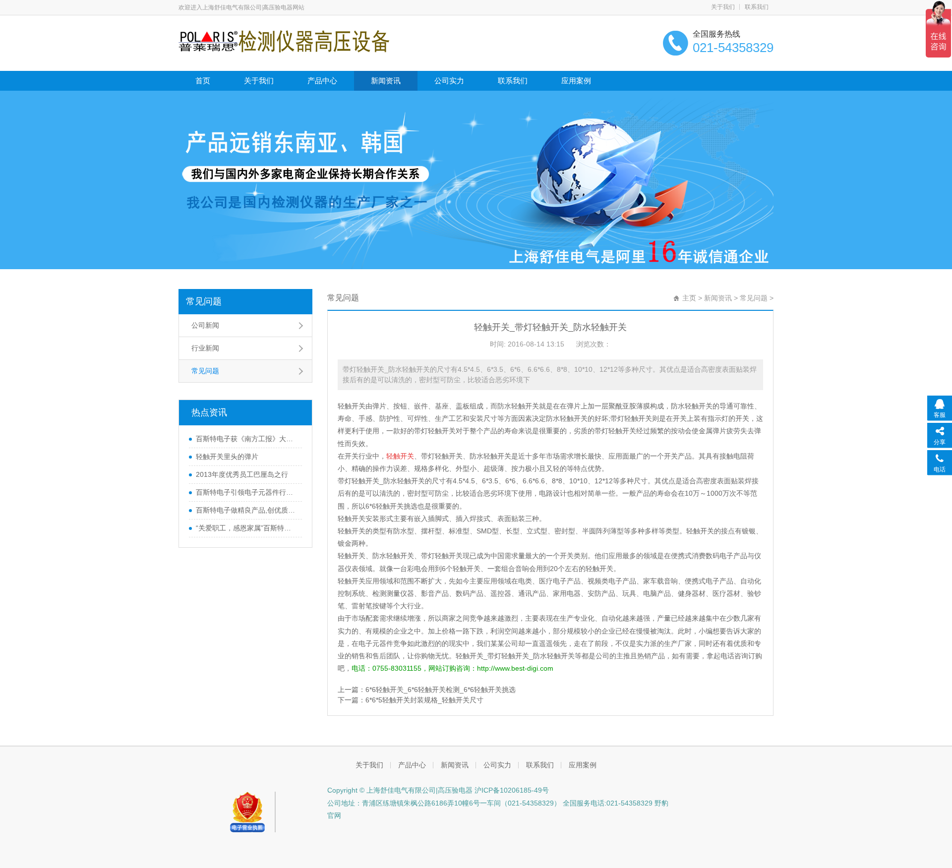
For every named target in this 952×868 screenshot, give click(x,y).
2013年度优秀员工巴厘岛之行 (242, 474)
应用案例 (576, 80)
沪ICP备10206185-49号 (511, 790)
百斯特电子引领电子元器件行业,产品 (246, 492)
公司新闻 (205, 325)
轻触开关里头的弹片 (227, 457)
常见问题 (204, 301)
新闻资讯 (386, 80)
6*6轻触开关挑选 (391, 506)
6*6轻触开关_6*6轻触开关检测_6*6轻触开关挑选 (440, 690)
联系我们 (757, 6)
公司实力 (449, 80)
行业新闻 (205, 348)
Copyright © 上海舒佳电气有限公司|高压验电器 (400, 790)
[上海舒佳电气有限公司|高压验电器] (283, 41)
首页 (202, 80)
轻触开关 (351, 406)
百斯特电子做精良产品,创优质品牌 (246, 510)
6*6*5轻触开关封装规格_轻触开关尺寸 (424, 700)
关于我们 (723, 6)
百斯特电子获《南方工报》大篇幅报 (246, 439)
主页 (689, 298)
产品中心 (322, 80)
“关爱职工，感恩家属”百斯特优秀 (246, 528)
